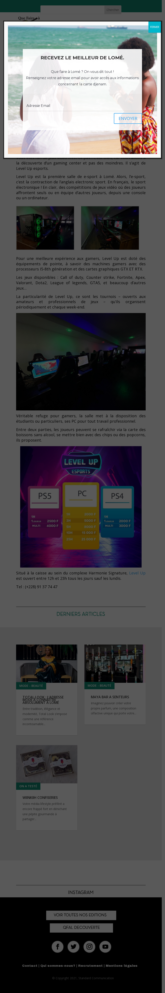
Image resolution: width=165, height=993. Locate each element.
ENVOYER (128, 118)
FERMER (154, 27)
